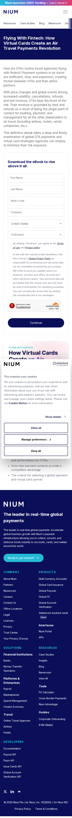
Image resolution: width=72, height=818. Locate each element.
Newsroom (55, 23)
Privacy (7, 626)
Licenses (8, 620)
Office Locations (12, 608)
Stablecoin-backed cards (53, 612)
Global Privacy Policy (39, 258)
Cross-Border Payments (52, 698)
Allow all (36, 427)
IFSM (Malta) (46, 724)
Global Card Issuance (51, 584)
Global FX (44, 596)
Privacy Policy (23, 808)
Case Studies (46, 654)
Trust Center (10, 632)
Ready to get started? (21, 557)
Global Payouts (47, 590)
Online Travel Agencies (16, 720)
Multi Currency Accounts (53, 578)
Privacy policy (32, 247)
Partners (8, 584)
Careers (8, 596)
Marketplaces (11, 694)
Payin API (8, 760)
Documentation (12, 748)
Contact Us (9, 602)
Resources (9, 23)
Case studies (27, 23)
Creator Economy (13, 706)
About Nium (10, 578)
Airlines (7, 726)
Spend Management (15, 700)
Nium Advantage (48, 704)
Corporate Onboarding (52, 719)
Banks (6, 660)
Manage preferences (34, 439)
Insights (43, 660)
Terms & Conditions (46, 808)
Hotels (7, 732)
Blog (41, 23)
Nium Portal (45, 631)
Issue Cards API (12, 766)
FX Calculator (46, 692)
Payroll (7, 688)
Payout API (9, 754)
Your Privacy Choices (15, 638)
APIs (41, 637)
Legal (6, 614)
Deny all (36, 450)
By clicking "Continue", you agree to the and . (38, 245)
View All (43, 678)
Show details (53, 416)
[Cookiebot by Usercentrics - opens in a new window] (52, 364)
